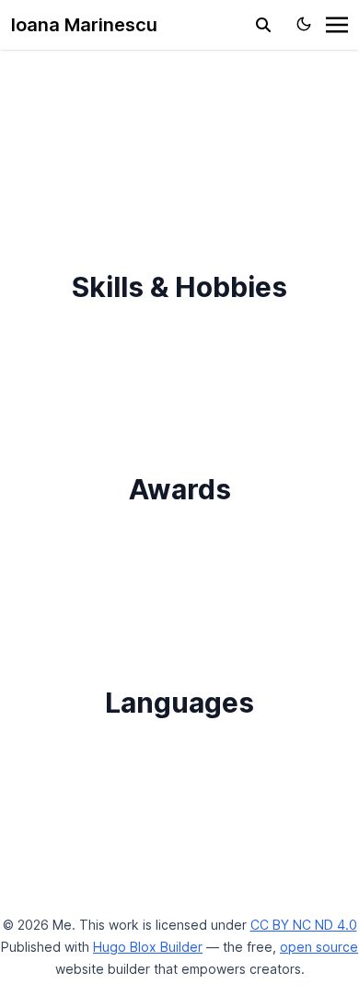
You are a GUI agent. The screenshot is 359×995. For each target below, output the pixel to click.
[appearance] (304, 24)
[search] (263, 24)
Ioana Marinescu (84, 25)
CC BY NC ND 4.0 (303, 924)
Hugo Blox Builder (148, 947)
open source (319, 947)
